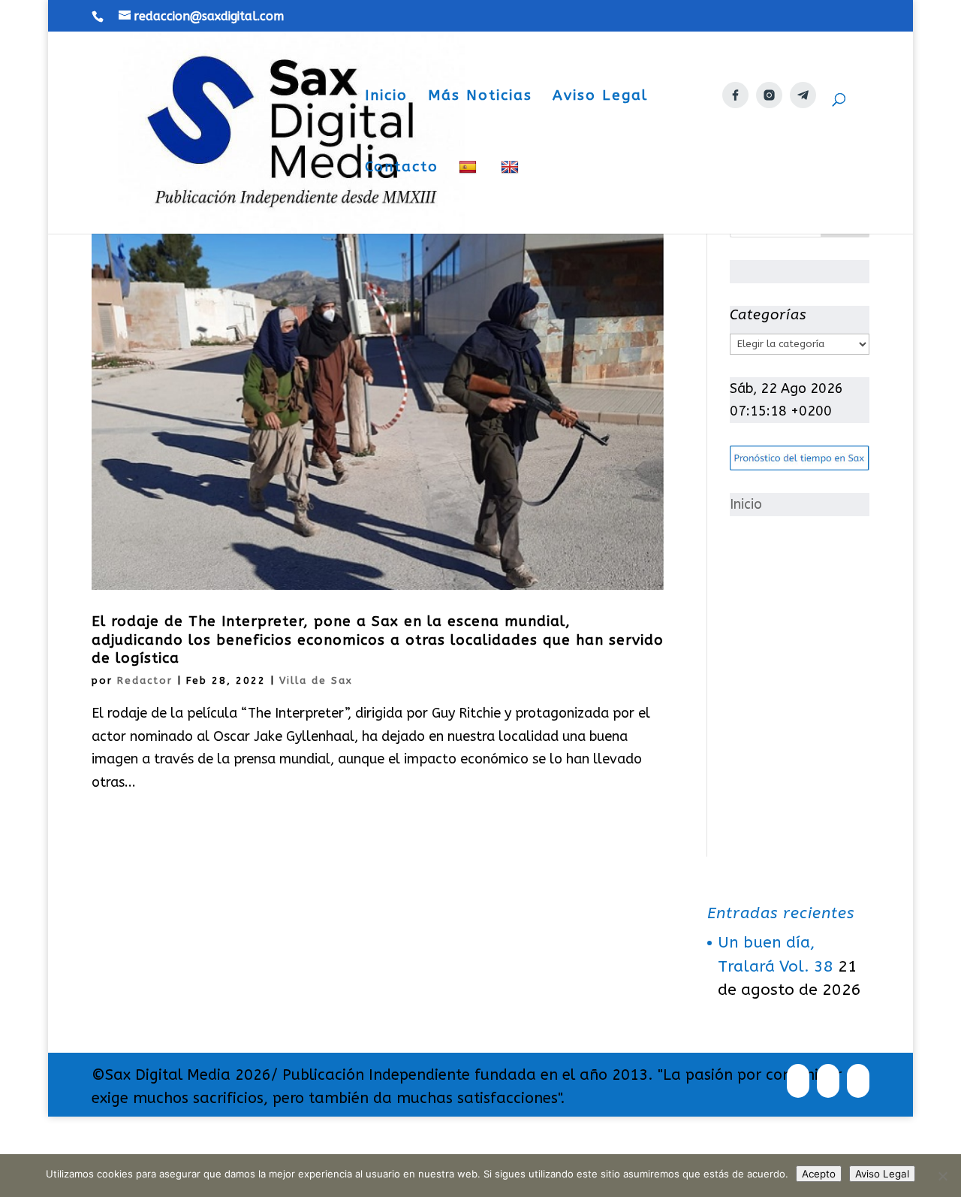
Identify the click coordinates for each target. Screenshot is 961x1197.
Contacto (401, 168)
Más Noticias (480, 97)
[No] (942, 1175)
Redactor (145, 680)
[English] (512, 196)
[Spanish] (469, 196)
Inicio (386, 97)
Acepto (819, 1174)
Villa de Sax (316, 680)
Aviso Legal (600, 97)
